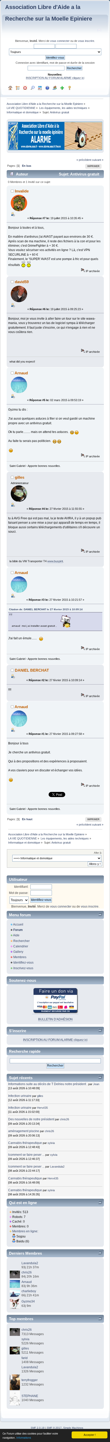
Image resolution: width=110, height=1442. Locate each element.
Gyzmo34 (28, 1301)
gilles (19, 477)
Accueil (18, 924)
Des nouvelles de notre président (31, 1119)
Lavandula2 (57, 1166)
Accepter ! (90, 1435)
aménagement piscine (23, 1131)
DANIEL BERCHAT (32, 670)
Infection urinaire (19, 1096)
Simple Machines (73, 1427)
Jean (96, 1084)
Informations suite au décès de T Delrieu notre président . (47, 1084)
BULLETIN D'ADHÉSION (55, 1019)
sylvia (51, 1142)
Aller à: (98, 852)
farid (24, 1358)
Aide (16, 935)
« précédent (83, 159)
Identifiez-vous (23, 962)
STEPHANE (29, 1396)
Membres (19, 957)
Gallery (18, 952)
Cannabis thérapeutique (25, 1143)
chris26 (64, 1119)
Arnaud (21, 373)
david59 (22, 282)
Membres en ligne (24, 1231)
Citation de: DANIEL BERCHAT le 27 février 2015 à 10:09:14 (46, 609)
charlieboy (28, 1291)
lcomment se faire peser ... (26, 1155)
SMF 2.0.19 (38, 1427)
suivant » (97, 159)
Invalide (22, 191)
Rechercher (21, 941)
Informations (23, 1437)
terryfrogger (29, 1380)
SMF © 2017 (54, 1427)
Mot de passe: (18, 893)
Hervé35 (42, 1107)
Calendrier (20, 946)
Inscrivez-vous (23, 968)
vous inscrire (86, 40)
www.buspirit (55, 561)
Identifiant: (21, 887)
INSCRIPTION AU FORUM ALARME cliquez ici (55, 77)
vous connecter (60, 40)
